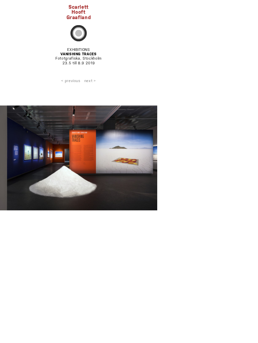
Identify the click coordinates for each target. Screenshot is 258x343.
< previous (71, 80)
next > (90, 80)
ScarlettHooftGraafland (79, 11)
